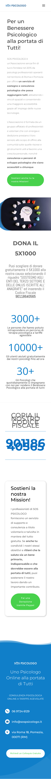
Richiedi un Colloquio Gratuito (25, 753)
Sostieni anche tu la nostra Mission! (22, 180)
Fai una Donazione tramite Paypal (25, 602)
